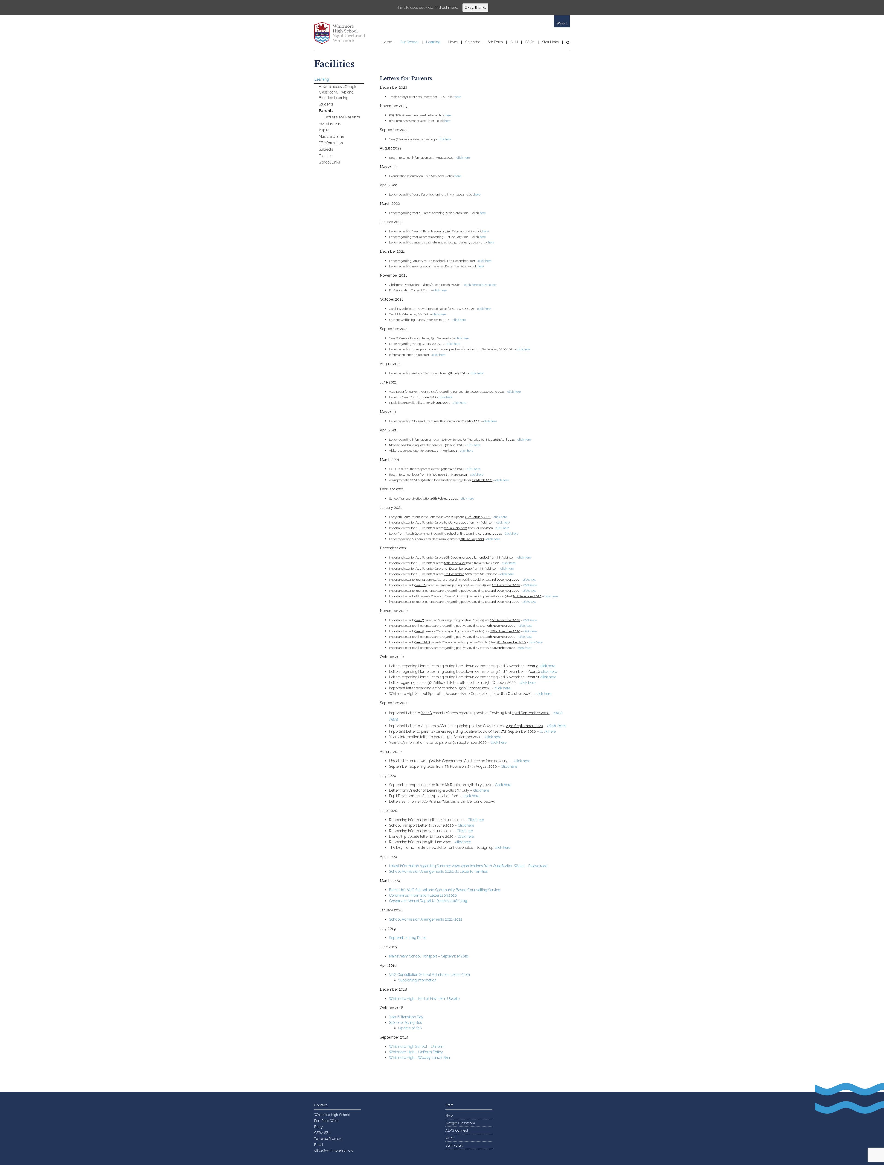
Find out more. (446, 7)
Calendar (472, 42)
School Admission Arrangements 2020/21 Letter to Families (438, 871)
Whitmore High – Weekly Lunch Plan (419, 1057)
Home (387, 42)
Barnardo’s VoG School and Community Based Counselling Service (444, 890)
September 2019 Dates (408, 938)
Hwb (449, 1115)
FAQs (530, 42)
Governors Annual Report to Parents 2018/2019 (428, 901)
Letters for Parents (341, 117)
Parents (326, 110)
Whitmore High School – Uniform (417, 1046)
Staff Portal (453, 1145)
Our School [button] (409, 42)
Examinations (330, 123)
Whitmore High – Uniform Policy (416, 1052)
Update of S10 (410, 1028)
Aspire (324, 130)
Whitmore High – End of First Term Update (424, 998)
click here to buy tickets (480, 285)
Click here (511, 533)
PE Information (331, 143)
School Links (329, 162)
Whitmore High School (339, 33)
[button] (566, 42)
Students (326, 104)
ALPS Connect (456, 1130)
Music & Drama (331, 136)
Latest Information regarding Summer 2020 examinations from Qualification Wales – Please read (468, 866)
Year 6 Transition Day (406, 1017)
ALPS (449, 1138)
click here (444, 139)
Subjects (326, 149)
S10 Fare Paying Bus (405, 1022)
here (458, 97)
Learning (321, 79)
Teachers (326, 156)
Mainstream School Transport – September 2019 (428, 956)
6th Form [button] (495, 42)
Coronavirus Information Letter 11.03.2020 (423, 895)
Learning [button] (433, 42)
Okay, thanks (475, 7)
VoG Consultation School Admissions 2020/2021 (429, 974)
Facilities (334, 64)
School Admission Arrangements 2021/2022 (425, 919)
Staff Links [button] (550, 42)
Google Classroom (460, 1123)
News (453, 42)
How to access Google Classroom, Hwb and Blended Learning (338, 92)
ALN (514, 42)
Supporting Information (417, 980)
